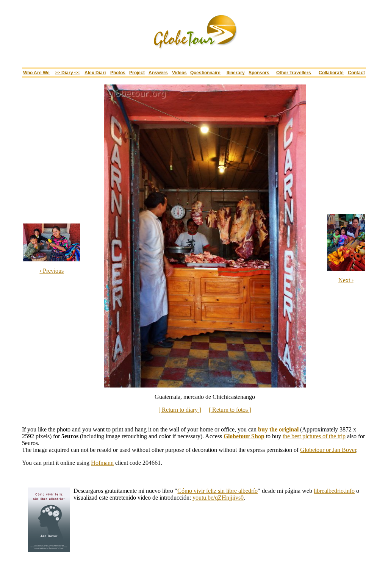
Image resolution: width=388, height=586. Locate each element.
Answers (158, 72)
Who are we (36, 72)
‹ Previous (51, 270)
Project (137, 72)
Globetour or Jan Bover (328, 450)
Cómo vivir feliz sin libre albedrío (217, 491)
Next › (346, 280)
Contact (356, 72)
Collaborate (331, 72)
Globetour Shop (244, 436)
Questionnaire (205, 72)
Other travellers (293, 72)
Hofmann (102, 462)
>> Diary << (67, 72)
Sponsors (259, 72)
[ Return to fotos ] (230, 409)
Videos (179, 72)
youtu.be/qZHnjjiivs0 (218, 497)
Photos (117, 72)
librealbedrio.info (334, 491)
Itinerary (236, 72)
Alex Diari (95, 72)
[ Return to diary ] (179, 409)
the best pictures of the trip (314, 436)
